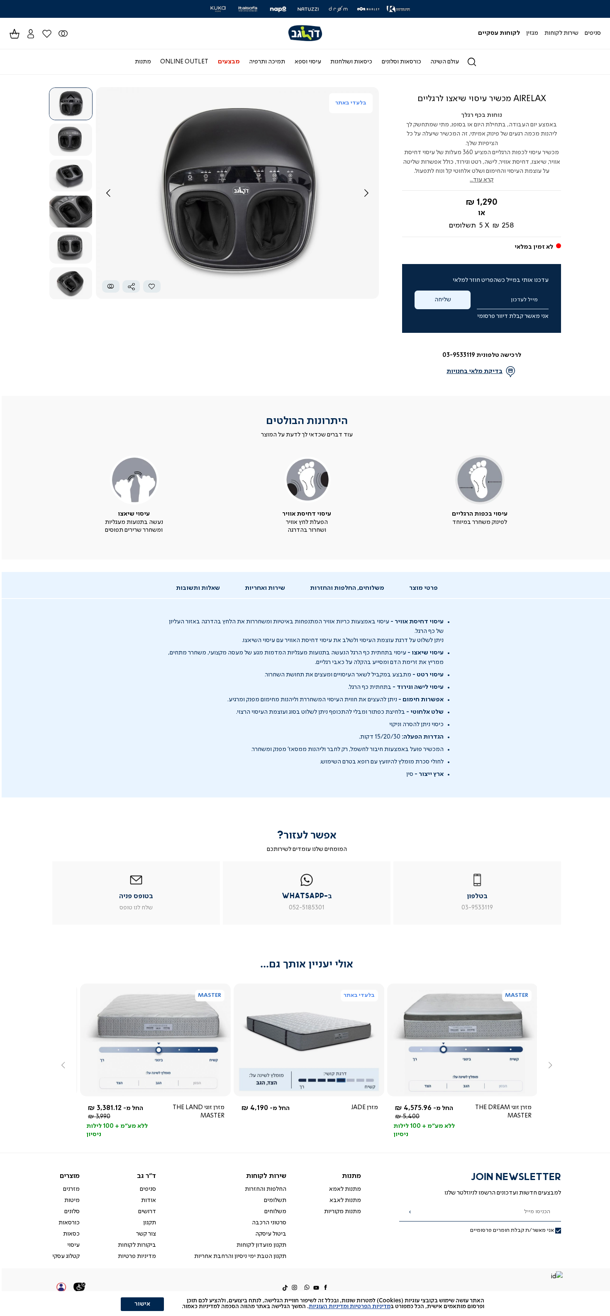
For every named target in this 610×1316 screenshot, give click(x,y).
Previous (71, 96)
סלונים (72, 1211)
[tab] (423, 588)
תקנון (149, 1223)
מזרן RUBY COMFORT (191, 1107)
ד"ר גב (146, 1176)
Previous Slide (108, 193)
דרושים (147, 1211)
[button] (30, 33)
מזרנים (71, 1189)
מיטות (72, 1200)
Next (71, 290)
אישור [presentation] (142, 1304)
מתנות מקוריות (342, 1211)
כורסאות (69, 1223)
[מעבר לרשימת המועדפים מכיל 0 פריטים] (63, 33)
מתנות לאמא (345, 1189)
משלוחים (275, 1211)
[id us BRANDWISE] (556, 1277)
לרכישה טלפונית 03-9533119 (481, 355)
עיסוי (73, 1245)
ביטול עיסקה (270, 1234)
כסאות (71, 1234)
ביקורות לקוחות (137, 1245)
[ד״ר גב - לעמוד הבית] (304, 33)
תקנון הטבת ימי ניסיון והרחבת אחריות (240, 1256)
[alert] (305, 1303)
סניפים (148, 1189)
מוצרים (70, 1176)
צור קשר (146, 1234)
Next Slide (366, 193)
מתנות (351, 1176)
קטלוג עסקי (66, 1256)
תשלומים (275, 1200)
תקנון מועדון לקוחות (261, 1245)
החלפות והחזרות (265, 1189)
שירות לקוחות (266, 1176)
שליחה (442, 300)
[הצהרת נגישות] (79, 1288)
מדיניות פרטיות (137, 1256)
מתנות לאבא (345, 1200)
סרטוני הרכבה (269, 1223)
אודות (148, 1200)
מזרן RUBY (514, 1107)
